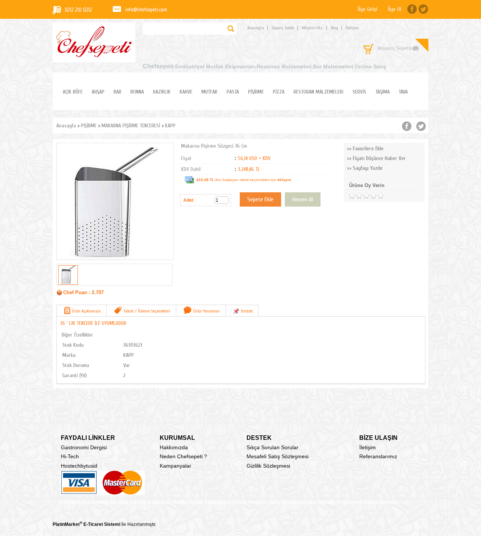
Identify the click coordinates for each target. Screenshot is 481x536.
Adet (188, 200)
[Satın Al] (303, 199)
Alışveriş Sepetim (398, 48)
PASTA (233, 92)
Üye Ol (394, 9)
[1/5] (351, 195)
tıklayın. (284, 180)
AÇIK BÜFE (73, 92)
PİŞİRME (256, 92)
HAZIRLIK (162, 92)
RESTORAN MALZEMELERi (318, 92)
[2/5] (355, 195)
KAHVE (186, 92)
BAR (117, 92)
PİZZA (278, 92)
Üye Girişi (367, 9)
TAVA (403, 92)
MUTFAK (209, 92)
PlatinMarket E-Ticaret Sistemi (86, 524)
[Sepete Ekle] (260, 199)
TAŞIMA (382, 92)
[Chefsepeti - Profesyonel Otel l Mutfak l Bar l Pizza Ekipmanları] (94, 55)
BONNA (137, 92)
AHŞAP (98, 92)
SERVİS (359, 92)
